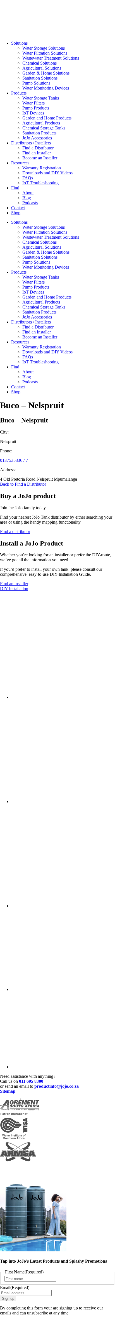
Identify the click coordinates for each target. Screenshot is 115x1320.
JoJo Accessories (37, 138)
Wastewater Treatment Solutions (50, 58)
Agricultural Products (41, 123)
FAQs (27, 177)
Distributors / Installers (31, 143)
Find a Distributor (38, 148)
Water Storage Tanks (40, 98)
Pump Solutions (36, 83)
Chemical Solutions (39, 63)
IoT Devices (33, 113)
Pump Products (35, 108)
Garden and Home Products (46, 118)
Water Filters (33, 103)
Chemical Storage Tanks (43, 128)
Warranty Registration (41, 167)
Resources (20, 162)
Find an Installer (36, 153)
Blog (26, 197)
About (27, 192)
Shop (15, 212)
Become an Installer (39, 158)
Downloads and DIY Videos (47, 172)
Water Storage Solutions (43, 48)
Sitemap (7, 1091)
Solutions (19, 43)
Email (14, 1287)
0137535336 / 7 (14, 460)
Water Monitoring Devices (45, 88)
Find (15, 187)
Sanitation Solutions (40, 78)
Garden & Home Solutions (46, 73)
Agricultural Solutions (41, 68)
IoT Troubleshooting (40, 182)
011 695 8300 (31, 1081)
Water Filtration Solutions (44, 53)
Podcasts (30, 202)
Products (19, 93)
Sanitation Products (39, 133)
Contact (18, 207)
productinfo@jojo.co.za (56, 1086)
